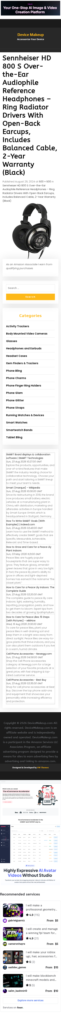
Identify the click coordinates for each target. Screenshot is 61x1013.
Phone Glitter (15, 400)
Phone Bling (14, 371)
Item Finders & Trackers (22, 363)
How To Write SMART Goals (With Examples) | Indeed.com (25, 522)
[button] (30, 50)
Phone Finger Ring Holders (23, 385)
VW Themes (43, 767)
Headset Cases (16, 356)
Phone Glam (14, 393)
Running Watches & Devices (25, 415)
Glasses (11, 341)
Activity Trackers (17, 326)
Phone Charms (16, 378)
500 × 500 (45, 181)
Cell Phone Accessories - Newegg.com (29, 653)
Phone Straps (15, 407)
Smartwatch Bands (19, 430)
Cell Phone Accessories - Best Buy (26, 680)
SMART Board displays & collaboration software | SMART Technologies (28, 456)
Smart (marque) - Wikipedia (23, 487)
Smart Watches (16, 422)
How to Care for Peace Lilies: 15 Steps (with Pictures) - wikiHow (27, 618)
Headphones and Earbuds (24, 348)
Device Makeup (30, 34)
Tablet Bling (14, 437)
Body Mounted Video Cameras (26, 333)
